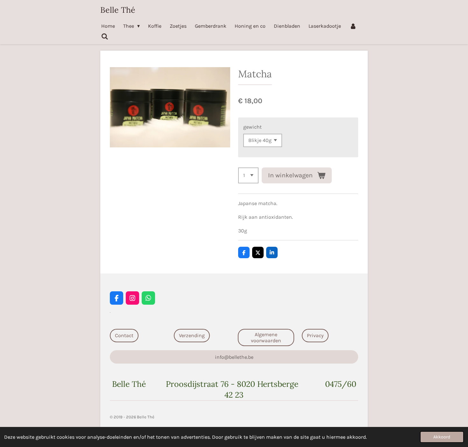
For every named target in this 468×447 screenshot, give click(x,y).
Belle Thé (117, 10)
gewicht (252, 127)
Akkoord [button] (441, 437)
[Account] (352, 26)
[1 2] (248, 175)
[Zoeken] (104, 36)
